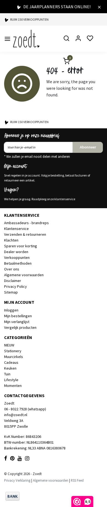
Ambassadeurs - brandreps (26, 222)
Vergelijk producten (20, 327)
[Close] (99, 6)
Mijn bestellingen (18, 315)
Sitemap (11, 292)
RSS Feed (77, 480)
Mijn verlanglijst (16, 321)
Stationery (12, 350)
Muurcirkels (13, 356)
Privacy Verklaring (17, 480)
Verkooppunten (17, 257)
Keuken (10, 368)
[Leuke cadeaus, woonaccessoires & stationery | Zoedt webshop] (26, 39)
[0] (63, 62)
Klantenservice (16, 228)
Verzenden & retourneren (25, 234)
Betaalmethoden (18, 263)
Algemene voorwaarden (24, 274)
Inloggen (11, 310)
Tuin (7, 374)
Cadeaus (11, 362)
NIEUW (9, 345)
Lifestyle (11, 379)
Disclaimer (12, 280)
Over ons (11, 269)
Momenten (13, 385)
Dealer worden (16, 251)
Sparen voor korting (20, 245)
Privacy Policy (15, 286)
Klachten (11, 240)
